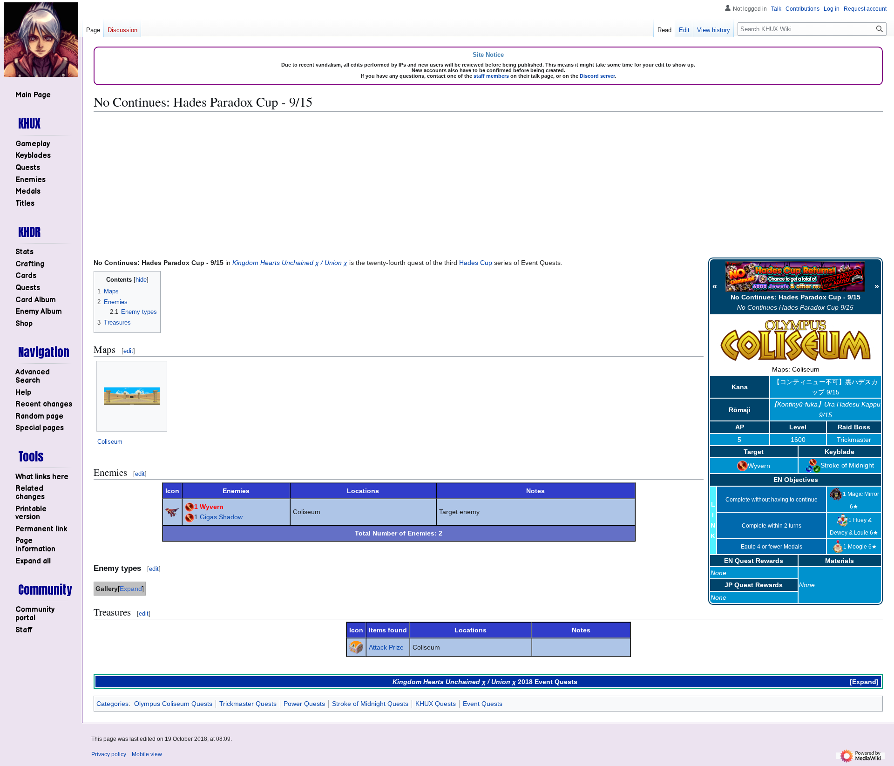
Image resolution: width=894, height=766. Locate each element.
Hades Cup (475, 262)
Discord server (597, 76)
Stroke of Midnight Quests (370, 703)
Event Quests (482, 703)
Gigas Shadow (221, 517)
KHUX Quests (435, 703)
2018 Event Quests (547, 681)
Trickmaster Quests (248, 703)
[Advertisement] (488, 184)
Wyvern (759, 465)
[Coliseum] (132, 396)
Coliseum (109, 441)
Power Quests (304, 703)
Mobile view (147, 754)
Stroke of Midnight (847, 465)
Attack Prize (386, 647)
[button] (33, 561)
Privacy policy (108, 754)
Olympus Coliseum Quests (173, 703)
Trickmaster (854, 439)
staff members (491, 76)
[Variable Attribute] (813, 465)
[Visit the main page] (41, 39)
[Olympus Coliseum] (795, 340)
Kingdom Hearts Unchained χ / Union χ (289, 262)
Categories (112, 703)
